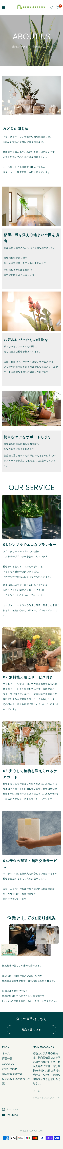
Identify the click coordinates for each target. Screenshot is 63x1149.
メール (36, 1091)
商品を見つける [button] (31, 1029)
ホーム (6, 1053)
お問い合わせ (9, 1068)
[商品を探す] (52, 7)
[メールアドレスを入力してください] (57, 1097)
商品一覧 (7, 1058)
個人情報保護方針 (12, 1074)
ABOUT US (8, 1063)
